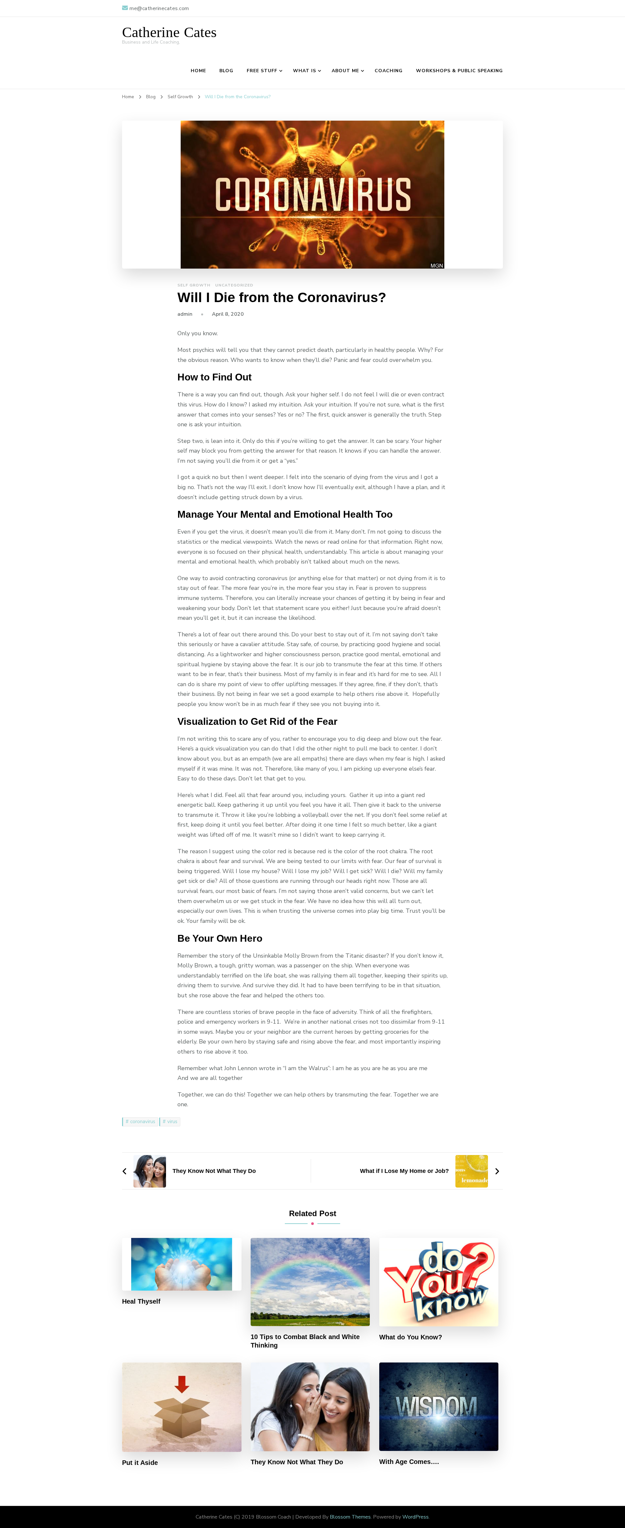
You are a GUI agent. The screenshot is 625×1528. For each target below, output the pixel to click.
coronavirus (142, 1121)
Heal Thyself (141, 1301)
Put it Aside (140, 1462)
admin (184, 314)
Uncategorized (234, 285)
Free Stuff (262, 71)
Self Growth (193, 285)
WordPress (415, 1517)
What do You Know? (410, 1337)
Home (198, 71)
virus (172, 1121)
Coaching (389, 71)
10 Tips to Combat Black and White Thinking (305, 1341)
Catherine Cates (169, 32)
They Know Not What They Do (297, 1462)
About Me (345, 71)
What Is (304, 71)
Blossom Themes (350, 1517)
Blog (226, 71)
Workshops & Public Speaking (459, 71)
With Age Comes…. (409, 1461)
